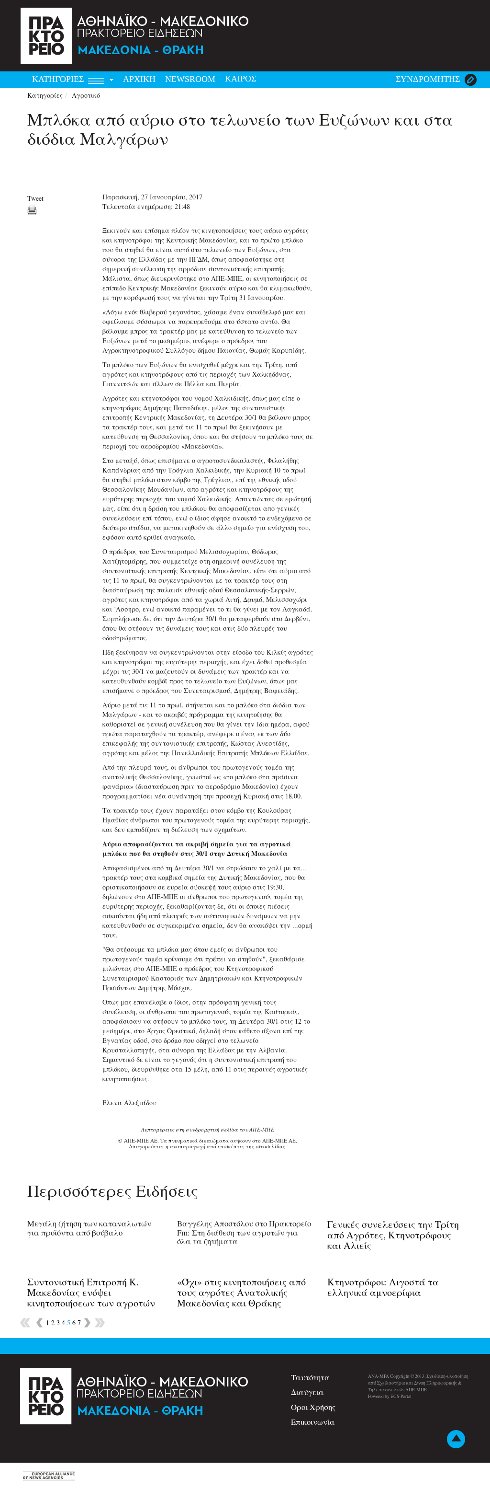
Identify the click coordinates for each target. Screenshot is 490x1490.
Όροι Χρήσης (313, 1406)
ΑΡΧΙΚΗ (139, 79)
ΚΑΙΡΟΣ (240, 78)
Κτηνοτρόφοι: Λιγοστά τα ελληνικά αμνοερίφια (383, 1287)
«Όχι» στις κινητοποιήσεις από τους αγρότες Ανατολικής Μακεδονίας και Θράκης (241, 1292)
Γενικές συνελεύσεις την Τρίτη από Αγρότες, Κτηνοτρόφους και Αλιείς (393, 1235)
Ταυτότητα (310, 1377)
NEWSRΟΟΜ (190, 79)
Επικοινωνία (313, 1421)
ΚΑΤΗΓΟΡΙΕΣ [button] (59, 79)
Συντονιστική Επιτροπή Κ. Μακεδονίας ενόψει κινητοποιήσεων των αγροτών (91, 1292)
